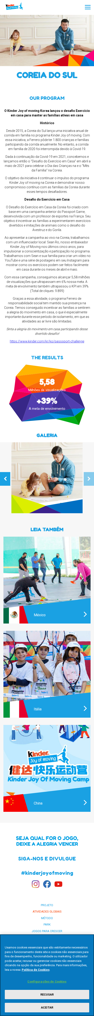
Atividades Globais (47, 911)
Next (89, 479)
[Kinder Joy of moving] (18, 7)
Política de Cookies (36, 969)
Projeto (47, 905)
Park (47, 924)
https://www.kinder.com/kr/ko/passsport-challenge (47, 341)
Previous (5, 479)
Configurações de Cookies (46, 981)
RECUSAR (47, 994)
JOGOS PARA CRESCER (47, 931)
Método (47, 918)
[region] (47, 975)
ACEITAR (47, 1007)
